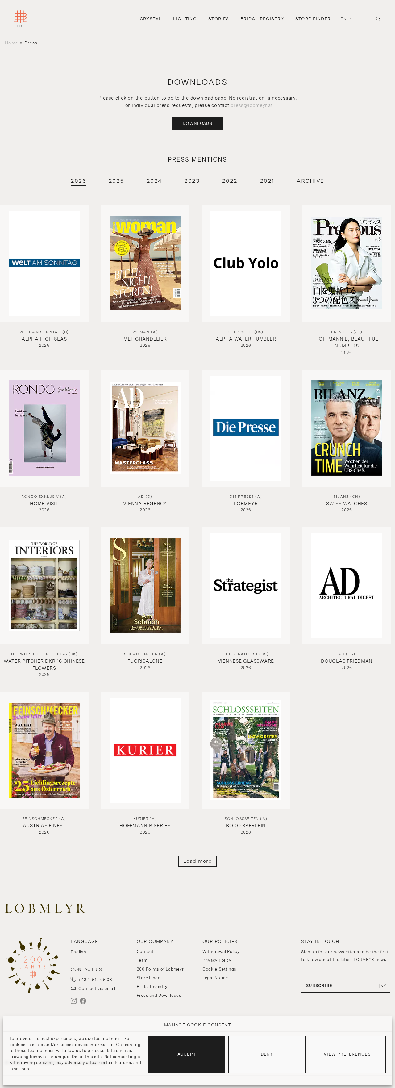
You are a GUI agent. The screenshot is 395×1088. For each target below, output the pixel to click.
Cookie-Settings (219, 969)
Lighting (185, 18)
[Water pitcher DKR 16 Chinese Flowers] (44, 585)
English (78, 952)
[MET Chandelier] (145, 263)
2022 (230, 181)
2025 (116, 181)
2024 (154, 181)
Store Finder (313, 18)
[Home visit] (44, 428)
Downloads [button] (197, 123)
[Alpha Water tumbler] (246, 263)
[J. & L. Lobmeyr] (20, 19)
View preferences (347, 1054)
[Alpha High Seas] (44, 263)
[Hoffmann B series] (145, 750)
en (343, 19)
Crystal (151, 18)
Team (142, 960)
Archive (310, 181)
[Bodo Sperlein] (246, 750)
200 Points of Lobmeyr (160, 969)
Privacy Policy (216, 960)
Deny (267, 1054)
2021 (267, 181)
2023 (192, 181)
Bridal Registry (262, 18)
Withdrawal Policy (221, 951)
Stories (218, 18)
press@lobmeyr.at (251, 105)
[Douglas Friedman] (346, 585)
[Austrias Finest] (44, 750)
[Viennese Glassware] (246, 585)
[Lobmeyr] (246, 428)
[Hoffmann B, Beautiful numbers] (346, 263)
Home (11, 42)
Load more (197, 861)
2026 (78, 181)
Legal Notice (215, 978)
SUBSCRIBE (319, 985)
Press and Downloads (159, 995)
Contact (145, 951)
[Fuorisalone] (145, 585)
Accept (186, 1054)
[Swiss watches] (346, 428)
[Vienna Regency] (145, 428)
